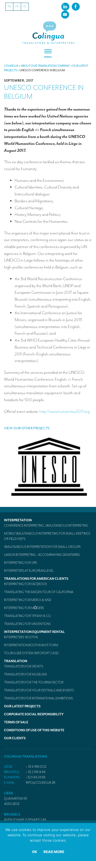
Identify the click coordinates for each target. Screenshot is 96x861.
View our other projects (27, 428)
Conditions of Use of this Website (34, 730)
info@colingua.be (40, 782)
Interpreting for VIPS (20, 563)
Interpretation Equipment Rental (34, 632)
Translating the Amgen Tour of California (38, 592)
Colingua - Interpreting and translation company (48, 32)
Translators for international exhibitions (38, 698)
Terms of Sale (16, 722)
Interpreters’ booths (21, 637)
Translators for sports (23, 666)
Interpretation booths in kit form (31, 645)
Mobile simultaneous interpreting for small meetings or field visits (47, 536)
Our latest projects (22, 706)
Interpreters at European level (29, 571)
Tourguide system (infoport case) (31, 653)
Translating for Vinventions (27, 624)
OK (34, 852)
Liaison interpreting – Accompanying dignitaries (42, 555)
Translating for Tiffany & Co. (28, 616)
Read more (53, 852)
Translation (15, 661)
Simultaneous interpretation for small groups (42, 547)
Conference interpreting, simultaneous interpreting (46, 525)
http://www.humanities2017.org (64, 411)
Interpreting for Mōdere (24, 608)
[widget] (48, 54)
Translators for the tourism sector (33, 682)
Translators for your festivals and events (39, 690)
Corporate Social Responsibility (33, 714)
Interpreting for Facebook (25, 584)
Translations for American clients (36, 579)
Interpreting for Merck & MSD (27, 600)
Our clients (15, 738)
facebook (76, 6)
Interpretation (18, 520)
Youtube (65, 14)
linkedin (65, 6)
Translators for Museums (25, 674)
